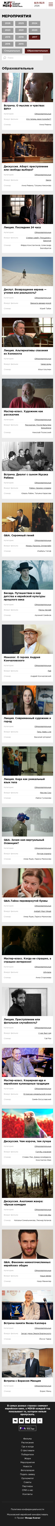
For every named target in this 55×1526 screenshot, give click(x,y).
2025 (21, 23)
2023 (7, 30)
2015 (21, 44)
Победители (27, 1455)
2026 (7, 23)
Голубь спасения (43, 1152)
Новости (27, 1467)
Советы (27, 1482)
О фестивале (27, 1451)
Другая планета (44, 854)
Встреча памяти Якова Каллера (25, 1323)
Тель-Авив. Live (44, 732)
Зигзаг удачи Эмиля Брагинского (36, 1333)
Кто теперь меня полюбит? (38, 119)
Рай (49, 671)
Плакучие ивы (44, 1215)
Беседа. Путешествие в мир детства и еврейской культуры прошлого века (24, 596)
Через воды (46, 364)
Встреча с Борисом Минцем (22, 1381)
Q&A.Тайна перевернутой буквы (26, 901)
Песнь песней (44, 610)
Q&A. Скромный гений (19, 535)
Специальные (12, 51)
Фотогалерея (27, 1470)
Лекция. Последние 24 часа (22, 227)
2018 (21, 37)
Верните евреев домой (40, 303)
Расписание (27, 1443)
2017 (34, 37)
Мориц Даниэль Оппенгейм (38, 546)
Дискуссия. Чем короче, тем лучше (27, 1141)
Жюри (27, 1459)
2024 (34, 23)
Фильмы (27, 1439)
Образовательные (37, 51)
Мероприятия (27, 1463)
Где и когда (28, 1447)
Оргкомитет (27, 1478)
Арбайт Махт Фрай (42, 911)
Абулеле (47, 972)
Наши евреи (45, 1276)
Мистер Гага (45, 793)
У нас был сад (44, 1033)
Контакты (27, 1494)
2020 (34, 30)
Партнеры (27, 1486)
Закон (48, 180)
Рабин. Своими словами (40, 488)
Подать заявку (27, 1474)
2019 (7, 37)
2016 (7, 44)
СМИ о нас (27, 1490)
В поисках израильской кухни (37, 1094)
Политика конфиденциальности (27, 1509)
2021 (21, 30)
